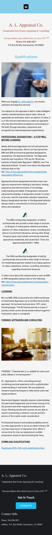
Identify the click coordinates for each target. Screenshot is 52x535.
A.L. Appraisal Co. (26, 102)
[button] (26, 6)
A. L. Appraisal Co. (14, 475)
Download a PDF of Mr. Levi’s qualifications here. (23, 448)
